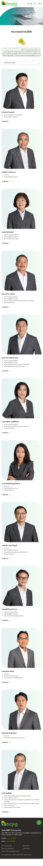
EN (28, 3)
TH (31, 3)
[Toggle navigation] (38, 3)
